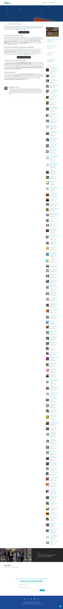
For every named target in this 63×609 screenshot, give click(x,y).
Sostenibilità (31, 16)
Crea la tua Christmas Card (23, 32)
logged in (10, 567)
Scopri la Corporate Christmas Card (24, 57)
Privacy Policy (29, 587)
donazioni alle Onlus (20, 54)
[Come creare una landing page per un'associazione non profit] (47, 555)
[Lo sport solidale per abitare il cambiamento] (16, 555)
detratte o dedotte (33, 54)
